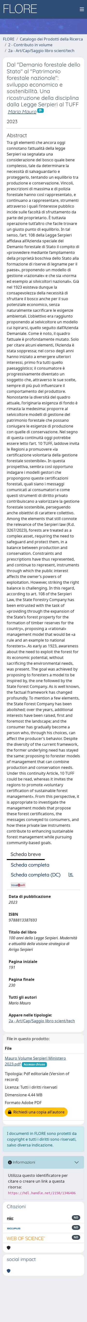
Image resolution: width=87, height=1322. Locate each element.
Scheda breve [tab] (26, 854)
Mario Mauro (22, 111)
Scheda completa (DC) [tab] (35, 875)
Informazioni (23, 1162)
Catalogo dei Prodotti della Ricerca (51, 39)
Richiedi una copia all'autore (38, 1112)
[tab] (71, 875)
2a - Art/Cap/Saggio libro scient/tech (41, 50)
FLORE (8, 39)
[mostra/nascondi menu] (82, 9)
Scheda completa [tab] (30, 865)
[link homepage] (22, 9)
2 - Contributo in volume (30, 44)
